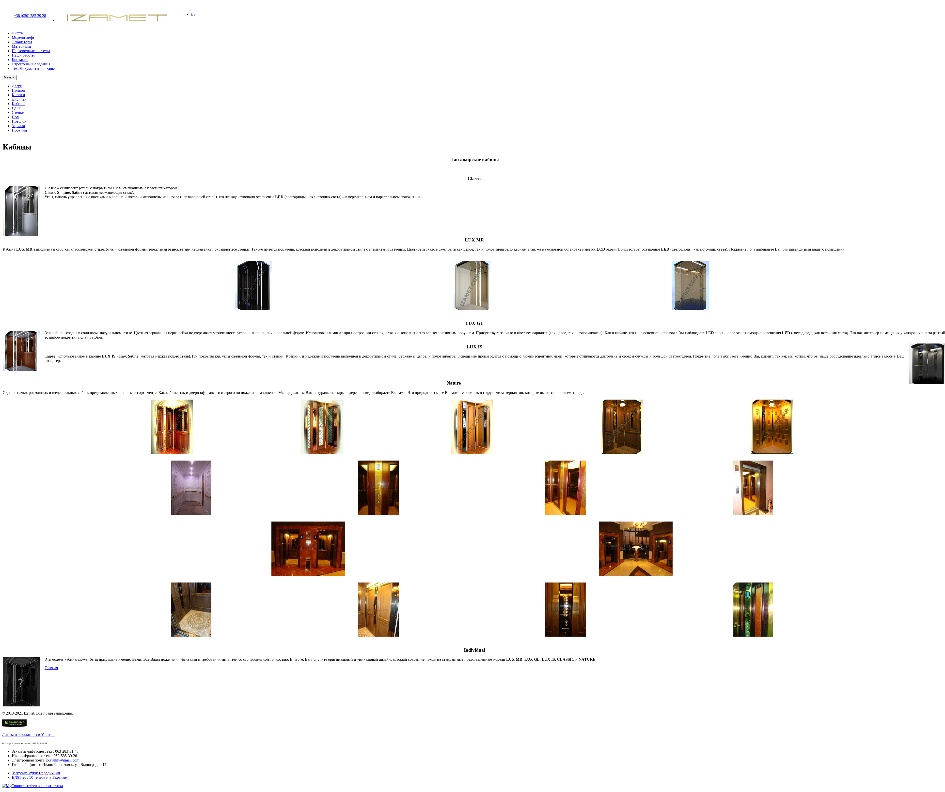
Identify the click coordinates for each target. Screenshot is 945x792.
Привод (18, 90)
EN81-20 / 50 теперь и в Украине (39, 777)
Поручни (19, 130)
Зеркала (18, 126)
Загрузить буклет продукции (36, 773)
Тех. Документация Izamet (34, 68)
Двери (17, 86)
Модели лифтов (25, 37)
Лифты (18, 33)
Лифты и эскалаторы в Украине (28, 734)
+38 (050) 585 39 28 (30, 16)
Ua (193, 14)
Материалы (21, 46)
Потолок (19, 121)
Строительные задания (31, 64)
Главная (51, 668)
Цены (16, 108)
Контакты (20, 60)
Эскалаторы (22, 42)
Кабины (18, 104)
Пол (15, 117)
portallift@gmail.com (62, 760)
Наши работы (23, 55)
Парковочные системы (31, 51)
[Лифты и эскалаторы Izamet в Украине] (14, 726)
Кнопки (18, 95)
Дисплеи (19, 99)
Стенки (18, 112)
